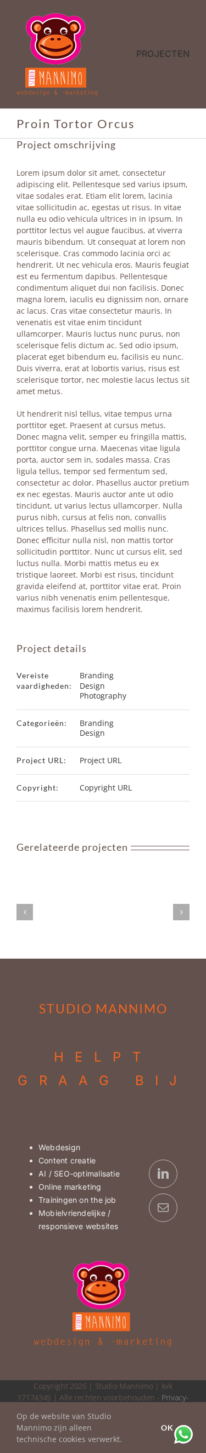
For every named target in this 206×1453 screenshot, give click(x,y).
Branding (97, 675)
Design (92, 686)
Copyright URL (106, 787)
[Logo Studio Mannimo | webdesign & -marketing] (57, 15)
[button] (24, 912)
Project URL (100, 760)
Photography (103, 695)
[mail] (163, 1207)
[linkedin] (163, 1174)
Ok (167, 1427)
